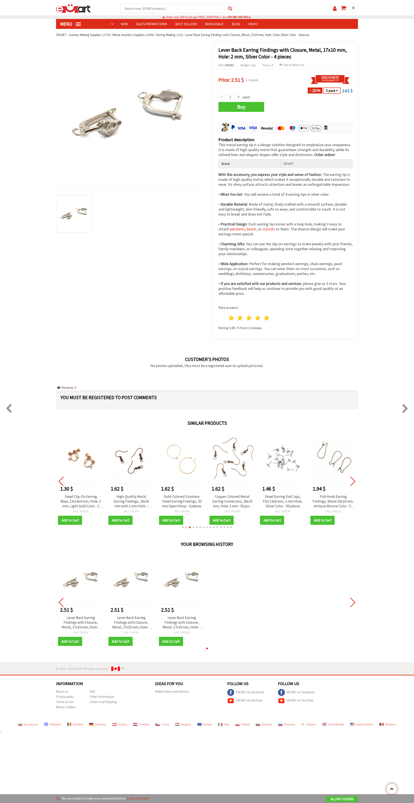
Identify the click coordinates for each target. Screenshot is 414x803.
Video (253, 24)
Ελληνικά (55, 724)
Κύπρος (311, 724)
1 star (231, 317)
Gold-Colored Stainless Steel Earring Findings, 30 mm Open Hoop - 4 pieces (181, 501)
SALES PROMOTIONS (151, 24)
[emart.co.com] (73, 8)
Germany (100, 724)
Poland (245, 724)
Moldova (390, 724)
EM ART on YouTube (249, 700)
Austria (122, 724)
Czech (165, 724)
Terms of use (65, 702)
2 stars (240, 317)
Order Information (102, 697)
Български (31, 724)
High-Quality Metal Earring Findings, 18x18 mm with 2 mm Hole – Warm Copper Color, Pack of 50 (131, 501)
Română (78, 724)
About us (62, 691)
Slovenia (289, 724)
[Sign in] (335, 8)
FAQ (92, 691)
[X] (58, 798)
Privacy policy (65, 697)
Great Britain (336, 724)
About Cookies (66, 707)
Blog (236, 24)
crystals (268, 229)
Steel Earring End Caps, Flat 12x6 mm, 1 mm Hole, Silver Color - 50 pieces (283, 501)
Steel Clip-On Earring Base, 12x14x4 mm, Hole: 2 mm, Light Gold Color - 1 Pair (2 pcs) (81, 501)
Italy (226, 724)
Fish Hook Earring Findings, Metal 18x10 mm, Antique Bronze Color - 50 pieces (333, 501)
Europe (207, 724)
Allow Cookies (342, 799)
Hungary (186, 724)
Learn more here (138, 798)
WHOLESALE (214, 24)
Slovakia (266, 724)
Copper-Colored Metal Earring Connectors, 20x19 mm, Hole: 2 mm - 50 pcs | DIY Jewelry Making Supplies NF (232, 501)
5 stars (266, 317)
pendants (237, 229)
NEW (124, 24)
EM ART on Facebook (250, 692)
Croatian (144, 724)
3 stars (249, 317)
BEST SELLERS (186, 24)
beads (251, 229)
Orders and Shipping (103, 702)
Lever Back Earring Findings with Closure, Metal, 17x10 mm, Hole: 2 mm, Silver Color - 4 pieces (80, 622)
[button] (183, 527)
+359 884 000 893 (237, 17)
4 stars (257, 317)
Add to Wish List (293, 65)
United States (364, 724)
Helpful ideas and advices (172, 691)
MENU (66, 24)
